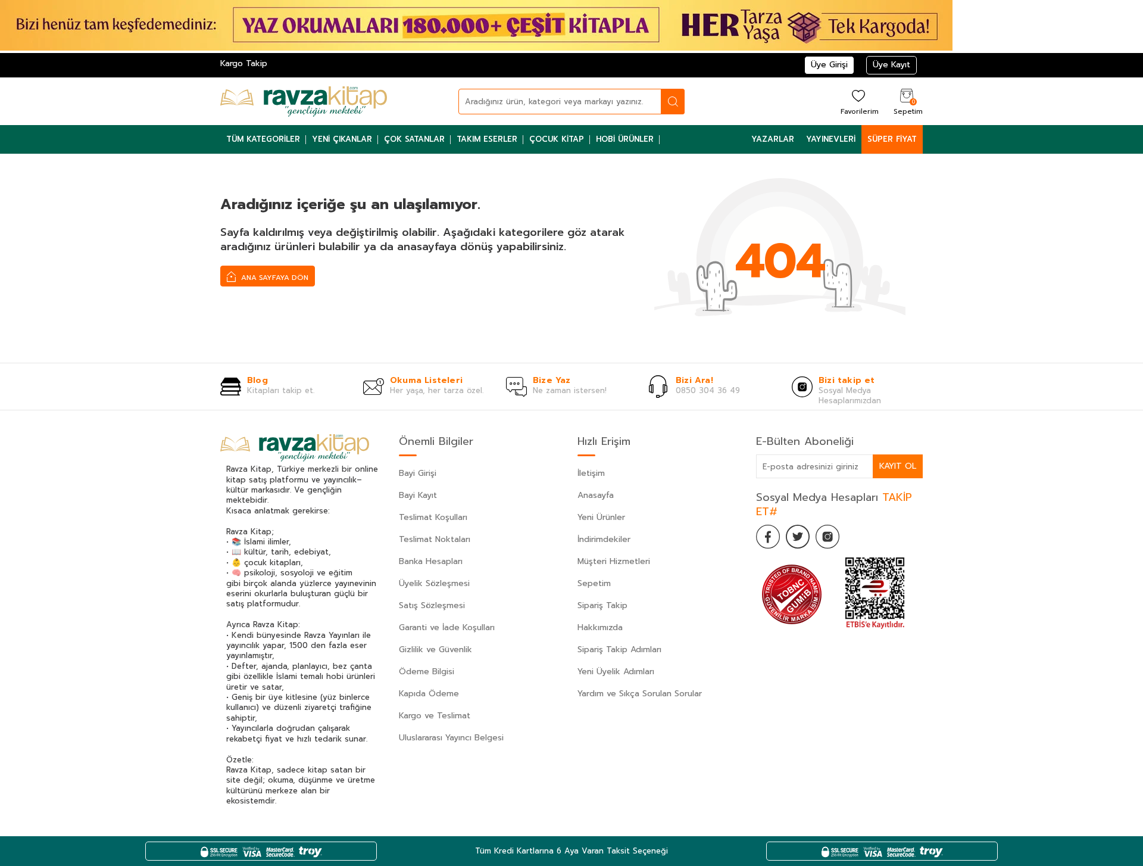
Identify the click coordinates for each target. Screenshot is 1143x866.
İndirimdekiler (603, 539)
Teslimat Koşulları (433, 517)
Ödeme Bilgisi (426, 671)
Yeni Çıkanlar (342, 139)
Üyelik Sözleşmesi (434, 583)
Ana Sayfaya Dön (273, 277)
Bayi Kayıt (418, 495)
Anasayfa (595, 495)
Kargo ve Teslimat (434, 715)
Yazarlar (772, 139)
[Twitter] (798, 537)
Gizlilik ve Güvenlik (435, 649)
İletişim (591, 473)
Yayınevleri (830, 139)
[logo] (303, 101)
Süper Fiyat (892, 139)
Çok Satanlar (414, 139)
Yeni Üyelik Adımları (615, 671)
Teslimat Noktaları (434, 539)
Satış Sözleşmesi (432, 605)
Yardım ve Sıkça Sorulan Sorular (639, 693)
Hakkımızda (600, 627)
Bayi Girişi (417, 473)
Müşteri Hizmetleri (613, 561)
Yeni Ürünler (601, 517)
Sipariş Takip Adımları (619, 649)
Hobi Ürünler (625, 139)
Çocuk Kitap (556, 139)
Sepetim (594, 583)
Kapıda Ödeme (429, 693)
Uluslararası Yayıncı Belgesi (451, 737)
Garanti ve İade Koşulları (447, 627)
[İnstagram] (827, 537)
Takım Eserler (487, 139)
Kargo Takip (243, 63)
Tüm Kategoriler (263, 139)
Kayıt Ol (897, 466)
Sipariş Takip (602, 605)
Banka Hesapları (431, 561)
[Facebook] (768, 537)
